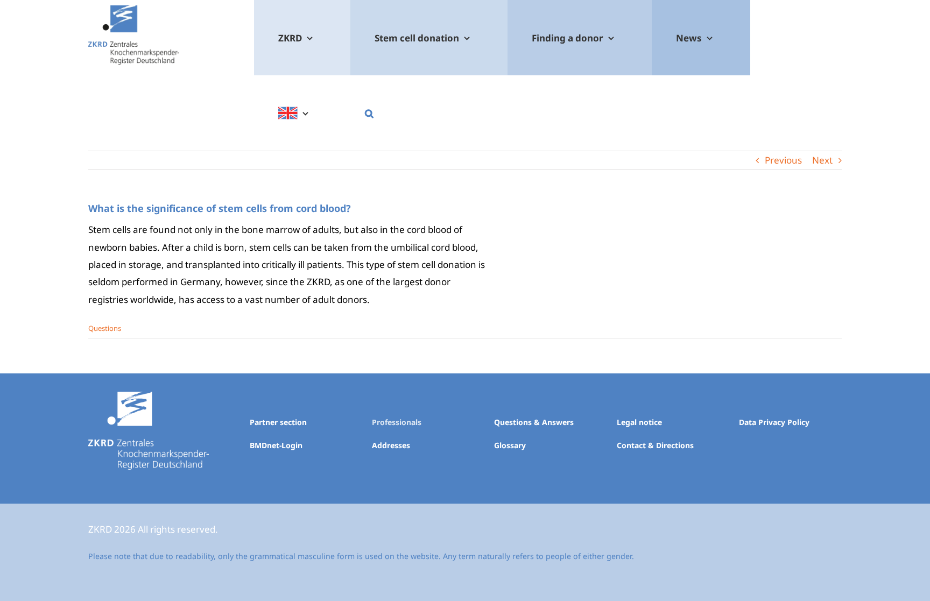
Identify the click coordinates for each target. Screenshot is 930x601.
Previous (783, 160)
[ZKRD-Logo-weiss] (148, 396)
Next (822, 160)
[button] (369, 113)
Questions (104, 328)
